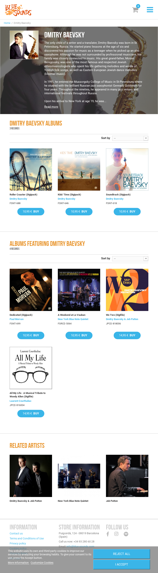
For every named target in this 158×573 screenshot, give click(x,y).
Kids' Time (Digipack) (69, 194)
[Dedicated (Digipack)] (31, 290)
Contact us (16, 533)
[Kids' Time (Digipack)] (79, 169)
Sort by (105, 138)
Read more (51, 106)
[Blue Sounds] (18, 10)
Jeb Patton (112, 500)
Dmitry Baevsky (18, 198)
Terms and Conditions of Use (27, 538)
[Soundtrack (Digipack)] (127, 169)
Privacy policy (18, 543)
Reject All (121, 554)
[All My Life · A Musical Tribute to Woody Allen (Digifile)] (31, 368)
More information (18, 562)
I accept (121, 564)
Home (7, 22)
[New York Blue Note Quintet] (79, 476)
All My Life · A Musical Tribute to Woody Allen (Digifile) (27, 395)
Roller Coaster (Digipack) (23, 194)
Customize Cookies (42, 562)
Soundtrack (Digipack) (118, 194)
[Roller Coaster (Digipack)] (31, 169)
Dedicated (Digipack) (21, 314)
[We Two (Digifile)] (127, 290)
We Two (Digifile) (115, 314)
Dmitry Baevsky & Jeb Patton (122, 319)
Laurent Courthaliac (20, 400)
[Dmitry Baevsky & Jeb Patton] (31, 476)
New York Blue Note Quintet (73, 319)
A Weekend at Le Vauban (71, 314)
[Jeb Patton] (127, 476)
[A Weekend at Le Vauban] (79, 290)
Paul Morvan (17, 319)
